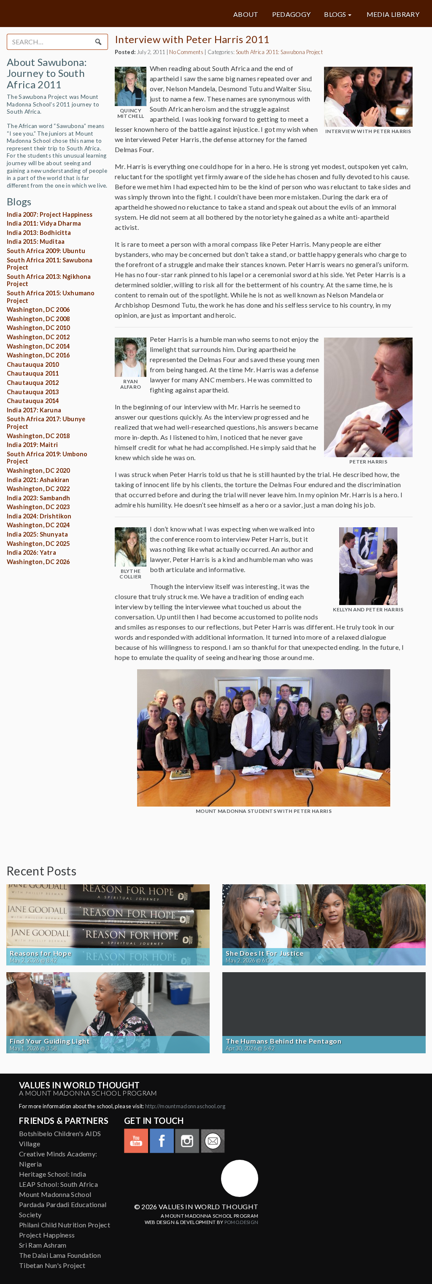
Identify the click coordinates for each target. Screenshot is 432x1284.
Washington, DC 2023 (38, 506)
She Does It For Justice (264, 953)
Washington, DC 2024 (38, 525)
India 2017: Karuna (34, 410)
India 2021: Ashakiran (38, 479)
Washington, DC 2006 (38, 309)
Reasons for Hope (41, 953)
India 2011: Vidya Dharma (44, 223)
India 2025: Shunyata (37, 534)
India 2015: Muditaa (36, 241)
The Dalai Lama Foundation (60, 1255)
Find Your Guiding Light (49, 1041)
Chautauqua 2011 (33, 373)
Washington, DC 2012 (38, 337)
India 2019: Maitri (32, 444)
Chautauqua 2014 (33, 400)
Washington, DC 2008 (38, 318)
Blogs (335, 14)
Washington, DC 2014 (38, 346)
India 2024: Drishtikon (39, 516)
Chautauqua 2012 (33, 382)
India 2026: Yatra (31, 552)
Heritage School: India (52, 1174)
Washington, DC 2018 (38, 435)
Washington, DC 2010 (38, 327)
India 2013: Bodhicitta (39, 232)
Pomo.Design (241, 1222)
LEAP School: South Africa (58, 1184)
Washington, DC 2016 (38, 355)
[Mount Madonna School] (239, 1178)
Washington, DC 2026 (38, 561)
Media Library (393, 14)
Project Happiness (47, 1235)
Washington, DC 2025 (38, 543)
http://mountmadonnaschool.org (185, 1106)
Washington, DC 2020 (38, 470)
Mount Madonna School (55, 1194)
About (246, 14)
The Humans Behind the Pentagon (284, 1041)
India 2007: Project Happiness (50, 214)
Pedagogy (291, 14)
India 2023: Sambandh (38, 498)
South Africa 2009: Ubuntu (46, 250)
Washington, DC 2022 (38, 488)
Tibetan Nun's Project (52, 1265)
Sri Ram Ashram (42, 1245)
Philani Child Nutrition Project (64, 1225)
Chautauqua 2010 (33, 364)
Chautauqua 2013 (33, 391)
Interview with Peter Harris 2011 (192, 39)
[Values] (76, 13)
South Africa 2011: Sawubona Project (279, 52)
